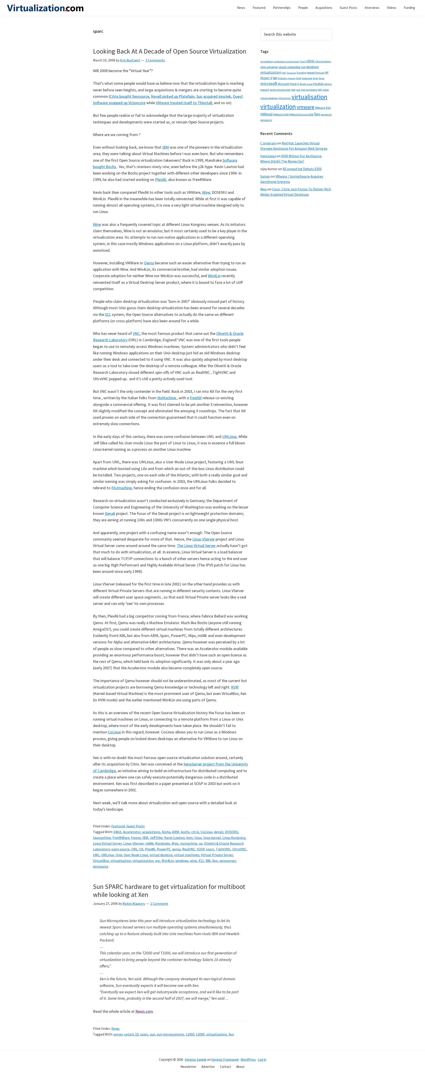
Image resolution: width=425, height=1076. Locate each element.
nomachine (188, 843)
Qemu (149, 262)
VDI (320, 89)
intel (298, 78)
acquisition (266, 61)
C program (268, 143)
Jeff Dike (156, 837)
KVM (235, 687)
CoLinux (114, 732)
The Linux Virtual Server (196, 545)
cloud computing (289, 67)
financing (291, 72)
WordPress (248, 1059)
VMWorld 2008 (281, 114)
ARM (175, 832)
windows (181, 860)
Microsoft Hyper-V (288, 84)
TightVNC (223, 849)
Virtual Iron (284, 98)
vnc (157, 860)
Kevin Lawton (174, 837)
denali (218, 832)
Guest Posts (135, 826)
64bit (118, 832)
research (264, 89)
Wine (97, 224)
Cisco (303, 61)
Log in (262, 1059)
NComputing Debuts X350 (302, 169)
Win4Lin (214, 275)
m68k (149, 843)
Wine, (206, 192)
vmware (305, 107)
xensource (100, 866)
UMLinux (107, 855)
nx (200, 843)
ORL (134, 849)
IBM (165, 147)
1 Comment (159, 903)
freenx (136, 837)
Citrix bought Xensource (129, 96)
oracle (310, 84)
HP (326, 73)
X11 (108, 314)
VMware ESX (323, 108)
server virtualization (280, 89)
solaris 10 (131, 1034)
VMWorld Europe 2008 (301, 114)
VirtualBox (101, 860)
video (326, 89)
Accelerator (132, 832)
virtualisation (120, 860)
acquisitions (151, 832)
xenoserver (227, 860)
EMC (284, 72)
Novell (303, 84)
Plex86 (150, 849)
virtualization (143, 860)
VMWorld (266, 114)
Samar (265, 176)
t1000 (190, 1034)
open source (120, 849)
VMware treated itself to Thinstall (184, 102)
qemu (176, 849)
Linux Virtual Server (107, 843)
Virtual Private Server (217, 855)
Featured (118, 826)
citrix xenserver (269, 67)
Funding (301, 72)
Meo (263, 189)
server (118, 1034)
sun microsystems (170, 1034)
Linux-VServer (203, 539)
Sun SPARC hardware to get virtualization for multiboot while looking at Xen (169, 890)
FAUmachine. (122, 487)
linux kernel (212, 837)
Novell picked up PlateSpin (173, 96)
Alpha (166, 832)
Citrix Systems (323, 61)
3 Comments (155, 60)
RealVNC (188, 849)
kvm (189, 837)
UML (96, 855)
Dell (303, 67)
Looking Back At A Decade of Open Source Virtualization (169, 51)
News (115, 1028)
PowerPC (164, 849)
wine (193, 860)
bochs (185, 832)
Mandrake (162, 843)
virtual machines (186, 855)
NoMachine (167, 397)
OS (141, 849)
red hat (328, 84)
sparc (210, 849)
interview (307, 78)
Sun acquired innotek (213, 96)
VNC (136, 333)
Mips (175, 843)
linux (198, 837)
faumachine (102, 837)
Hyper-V (266, 78)
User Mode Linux (136, 855)
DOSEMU (231, 832)
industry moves (286, 78)
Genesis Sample (196, 1059)
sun (152, 1034)
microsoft (268, 83)
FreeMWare (120, 837)
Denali (110, 513)
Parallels (318, 84)
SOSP (201, 849)
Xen (215, 860)
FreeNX (196, 397)
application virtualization (286, 61)
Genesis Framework (225, 1059)
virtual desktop (161, 855)
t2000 (200, 1034)
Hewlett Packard (315, 72)
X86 (208, 860)
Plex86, (161, 179)
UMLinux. (230, 436)
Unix (119, 855)
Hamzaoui (268, 156)
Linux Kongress (233, 837)
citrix (195, 832)
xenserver (326, 114)
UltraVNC (239, 849)
